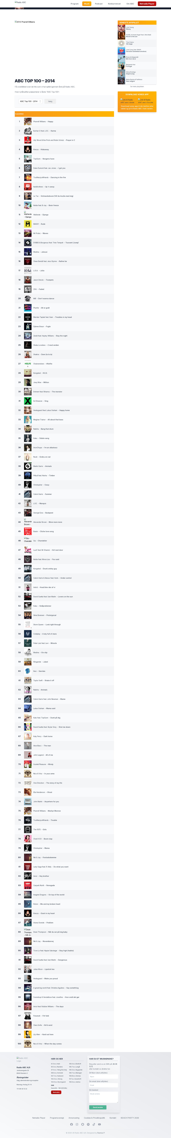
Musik (86, 4)
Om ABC (130, 4)
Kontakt (113, 1118)
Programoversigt (57, 1118)
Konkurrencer (114, 4)
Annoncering (74, 1118)
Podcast (98, 4)
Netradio (56, 1092)
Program (75, 4)
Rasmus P (101, 1133)
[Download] (127, 100)
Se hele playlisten (137, 86)
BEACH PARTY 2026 (130, 1118)
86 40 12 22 (23, 1089)
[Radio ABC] (20, 4)
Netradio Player (147, 4)
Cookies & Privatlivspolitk (94, 1118)
